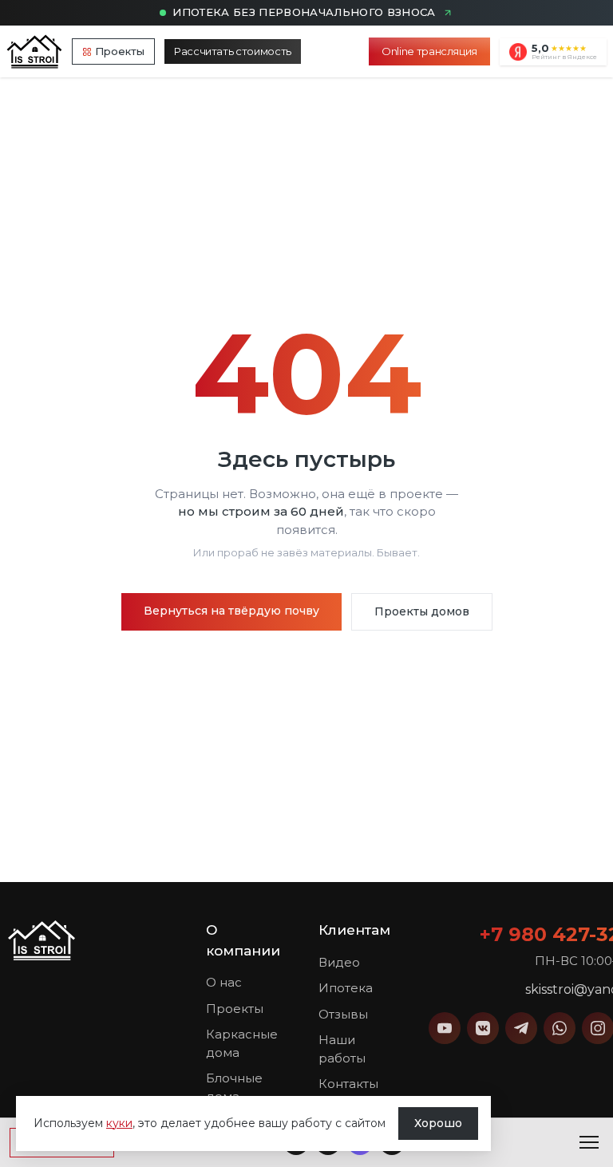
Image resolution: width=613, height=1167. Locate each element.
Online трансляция (429, 51)
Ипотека (345, 987)
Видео (339, 962)
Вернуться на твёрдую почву (231, 610)
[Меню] (589, 1142)
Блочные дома (234, 1087)
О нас (224, 982)
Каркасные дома (242, 1043)
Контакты (348, 1083)
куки (119, 1123)
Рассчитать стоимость (232, 51)
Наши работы (342, 1049)
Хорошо (438, 1123)
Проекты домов (421, 611)
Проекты (119, 51)
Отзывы (343, 1014)
